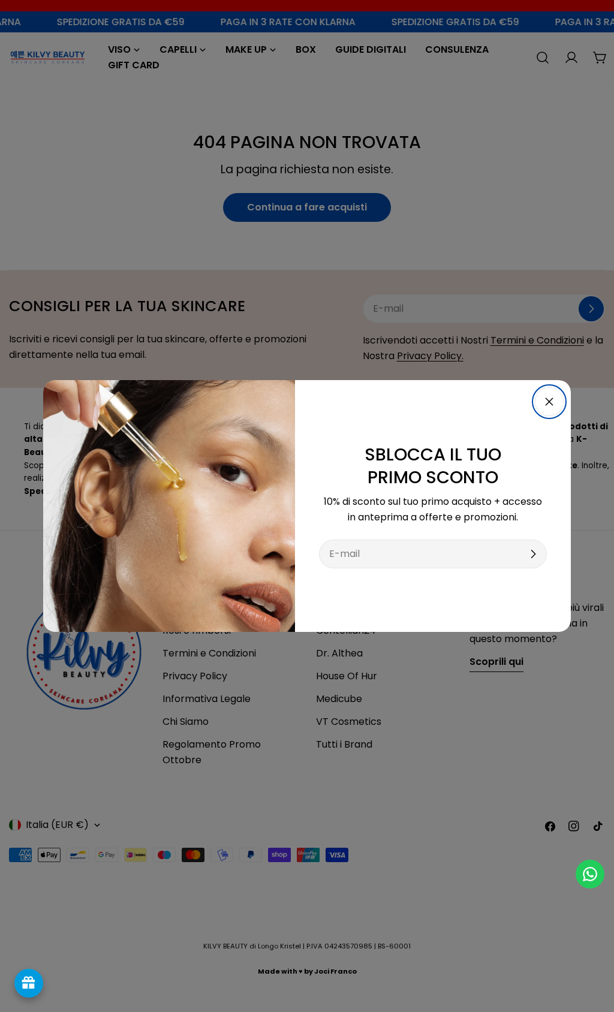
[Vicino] (549, 401)
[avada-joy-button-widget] (28, 983)
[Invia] (533, 554)
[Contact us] (590, 874)
